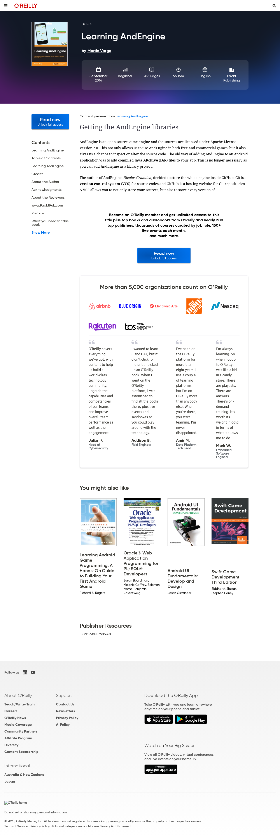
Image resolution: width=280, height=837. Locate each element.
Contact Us (65, 704)
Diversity (11, 745)
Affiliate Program (18, 738)
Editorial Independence (68, 826)
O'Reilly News (15, 717)
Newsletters (65, 711)
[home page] (25, 5)
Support (64, 695)
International (17, 765)
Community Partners (20, 731)
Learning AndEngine (132, 116)
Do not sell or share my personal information (35, 812)
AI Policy (63, 724)
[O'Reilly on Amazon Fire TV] (160, 773)
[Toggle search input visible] (274, 5)
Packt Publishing (231, 78)
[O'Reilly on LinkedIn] (25, 672)
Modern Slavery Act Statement (109, 826)
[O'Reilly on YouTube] (33, 672)
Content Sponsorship (21, 751)
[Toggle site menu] (5, 5)
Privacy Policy (67, 717)
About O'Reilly (18, 695)
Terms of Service (16, 826)
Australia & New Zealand (24, 774)
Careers (10, 711)
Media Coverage (18, 724)
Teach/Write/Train (19, 704)
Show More (41, 232)
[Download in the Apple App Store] (158, 723)
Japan (9, 781)
